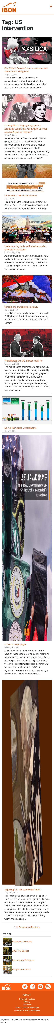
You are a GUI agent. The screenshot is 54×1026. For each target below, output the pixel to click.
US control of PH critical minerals (20, 196)
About (27, 995)
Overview (27, 1004)
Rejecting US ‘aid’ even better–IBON (22, 890)
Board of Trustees (27, 999)
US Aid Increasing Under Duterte (20, 428)
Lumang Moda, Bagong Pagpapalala (25, 128)
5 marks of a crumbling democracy (21, 307)
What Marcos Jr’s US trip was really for (23, 361)
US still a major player (15, 644)
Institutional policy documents (27, 1010)
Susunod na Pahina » (29, 927)
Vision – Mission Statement (27, 1007)
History (27, 1002)
